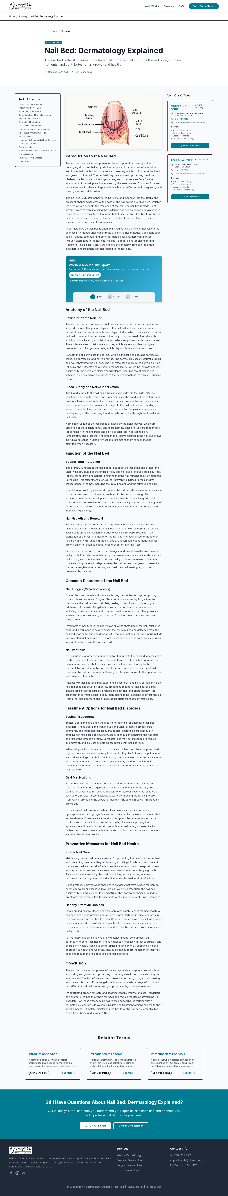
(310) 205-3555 (181, 119)
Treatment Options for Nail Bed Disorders (37, 140)
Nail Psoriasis (25, 136)
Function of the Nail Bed (29, 118)
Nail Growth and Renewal (30, 126)
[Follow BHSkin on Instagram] (17, 1173)
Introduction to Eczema (106, 1054)
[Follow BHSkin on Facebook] (11, 1173)
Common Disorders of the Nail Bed (34, 129)
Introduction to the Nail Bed (31, 104)
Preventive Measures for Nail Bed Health (37, 151)
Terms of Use (153, 1186)
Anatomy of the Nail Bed (30, 108)
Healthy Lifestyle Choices (30, 158)
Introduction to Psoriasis (168, 1054)
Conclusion (24, 161)
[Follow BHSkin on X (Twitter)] (23, 1173)
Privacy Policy (135, 1186)
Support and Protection (29, 122)
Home (12, 16)
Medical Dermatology (128, 1155)
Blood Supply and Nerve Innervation (35, 115)
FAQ (181, 6)
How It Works (151, 6)
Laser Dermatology (127, 1170)
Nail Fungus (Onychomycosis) (32, 133)
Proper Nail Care (26, 154)
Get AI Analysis (98, 1125)
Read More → (68, 1072)
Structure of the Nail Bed (30, 111)
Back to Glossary (61, 31)
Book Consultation (204, 6)
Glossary (169, 6)
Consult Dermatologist (131, 1125)
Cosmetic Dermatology (129, 1160)
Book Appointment (191, 145)
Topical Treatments (27, 143)
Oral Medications (26, 147)
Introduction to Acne (43, 1054)
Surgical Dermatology (129, 1165)
